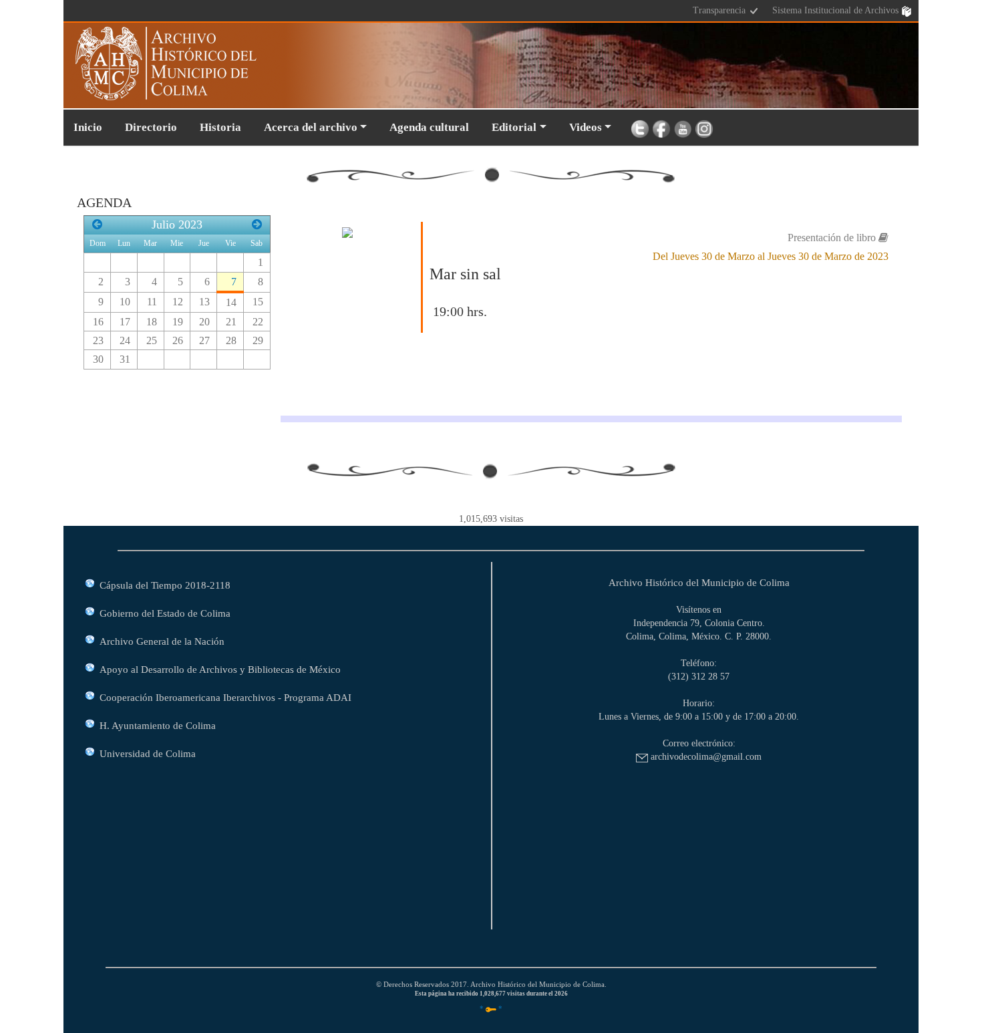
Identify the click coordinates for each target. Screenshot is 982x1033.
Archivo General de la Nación (162, 641)
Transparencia (720, 10)
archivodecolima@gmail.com (705, 757)
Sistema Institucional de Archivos (836, 10)
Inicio (87, 127)
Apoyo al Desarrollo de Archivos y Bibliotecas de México (220, 669)
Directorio (151, 127)
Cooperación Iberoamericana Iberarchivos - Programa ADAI (225, 697)
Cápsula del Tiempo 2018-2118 (165, 585)
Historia (220, 127)
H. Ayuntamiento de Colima (158, 725)
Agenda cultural (429, 127)
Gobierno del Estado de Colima (165, 613)
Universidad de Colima (148, 753)
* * (491, 1008)
